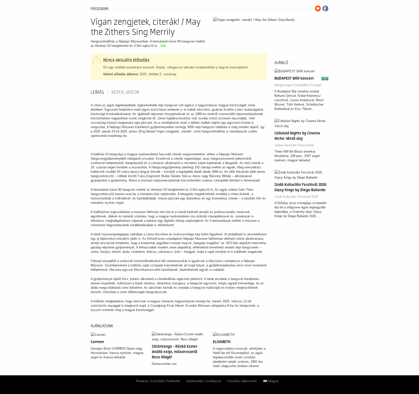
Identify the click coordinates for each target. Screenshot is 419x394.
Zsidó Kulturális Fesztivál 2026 (296, 196)
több (163, 46)
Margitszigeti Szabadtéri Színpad (297, 85)
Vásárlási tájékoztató (242, 381)
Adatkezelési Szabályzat (203, 381)
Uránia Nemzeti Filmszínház (294, 145)
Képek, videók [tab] (125, 92)
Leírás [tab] (97, 92)
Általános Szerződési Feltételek (158, 381)
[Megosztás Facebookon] (325, 8)
